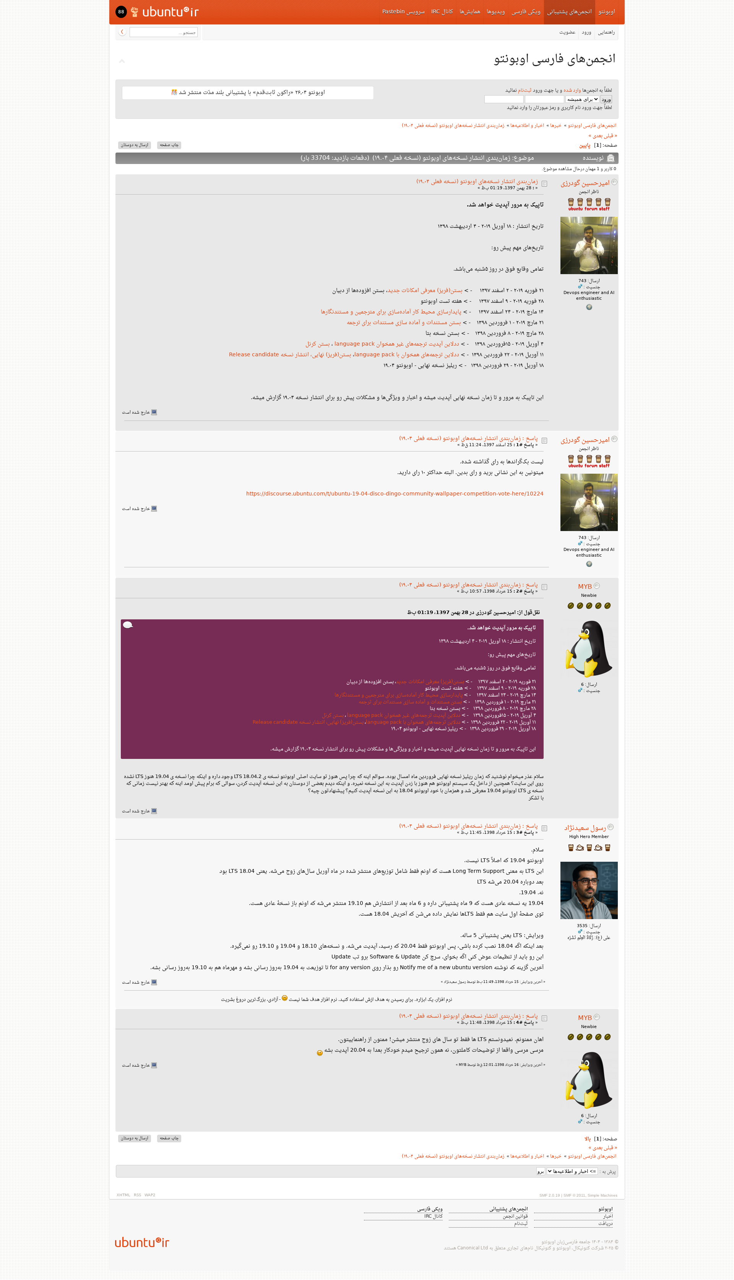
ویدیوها (496, 12)
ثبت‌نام (525, 90)
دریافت (605, 1224)
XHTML (123, 1195)
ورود (586, 32)
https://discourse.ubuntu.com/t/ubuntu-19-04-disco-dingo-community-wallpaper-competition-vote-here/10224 (395, 494)
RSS (137, 1195)
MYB (585, 587)
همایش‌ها (470, 12)
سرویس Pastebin (403, 12)
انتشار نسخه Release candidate (269, 355)
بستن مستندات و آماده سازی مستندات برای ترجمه (404, 323)
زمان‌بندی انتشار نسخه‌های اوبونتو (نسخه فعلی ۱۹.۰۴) (477, 182)
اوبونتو (606, 12)
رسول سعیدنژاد (585, 828)
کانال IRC (442, 12)
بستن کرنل (317, 344)
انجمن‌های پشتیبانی (569, 12)
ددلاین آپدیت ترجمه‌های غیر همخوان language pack (397, 344)
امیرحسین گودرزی (585, 183)
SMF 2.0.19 (549, 1195)
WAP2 (150, 1195)
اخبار (608, 1216)
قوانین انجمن (515, 1216)
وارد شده (572, 90)
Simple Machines (602, 1195)
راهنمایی (606, 32)
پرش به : (607, 1172)
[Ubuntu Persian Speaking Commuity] (139, 1242)
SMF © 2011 (574, 1195)
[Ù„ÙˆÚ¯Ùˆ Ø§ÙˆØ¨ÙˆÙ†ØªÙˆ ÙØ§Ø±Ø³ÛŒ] (165, 11)
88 (121, 12)
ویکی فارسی (526, 12)
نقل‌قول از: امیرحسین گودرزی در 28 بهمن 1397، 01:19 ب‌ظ (473, 612)
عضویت (567, 32)
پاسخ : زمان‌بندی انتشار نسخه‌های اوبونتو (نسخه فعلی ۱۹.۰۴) (468, 439)
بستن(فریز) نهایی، (330, 355)
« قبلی (610, 136)
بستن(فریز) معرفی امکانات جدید (425, 291)
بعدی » (595, 136)
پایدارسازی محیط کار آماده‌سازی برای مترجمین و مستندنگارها (391, 312)
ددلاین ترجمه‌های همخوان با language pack (406, 355)
